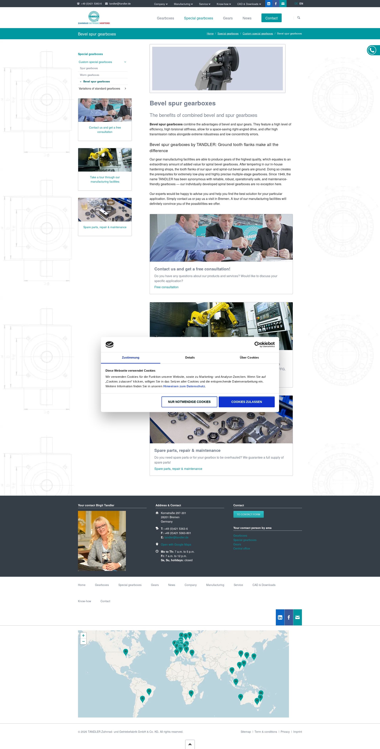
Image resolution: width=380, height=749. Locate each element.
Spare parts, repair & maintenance (178, 468)
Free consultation (166, 287)
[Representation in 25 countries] (183, 716)
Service (238, 585)
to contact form (248, 514)
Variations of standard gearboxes (99, 88)
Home (210, 33)
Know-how (84, 601)
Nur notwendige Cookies (189, 402)
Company (191, 585)
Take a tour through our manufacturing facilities (105, 179)
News (171, 585)
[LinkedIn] (268, 3)
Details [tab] (190, 357)
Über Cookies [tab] (249, 357)
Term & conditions (266, 732)
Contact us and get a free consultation (105, 129)
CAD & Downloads (264, 585)
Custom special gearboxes (258, 33)
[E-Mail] (283, 3)
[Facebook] (275, 3)
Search (298, 18)
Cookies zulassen (246, 402)
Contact (105, 601)
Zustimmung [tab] (131, 357)
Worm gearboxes (89, 75)
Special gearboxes (228, 33)
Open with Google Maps (176, 544)
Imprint (297, 732)
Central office (241, 548)
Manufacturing (215, 585)
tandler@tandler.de (176, 537)
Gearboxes (240, 535)
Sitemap (246, 732)
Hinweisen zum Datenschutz (184, 386)
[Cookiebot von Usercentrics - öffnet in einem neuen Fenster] (257, 344)
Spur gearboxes (89, 68)
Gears (237, 544)
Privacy (285, 732)
